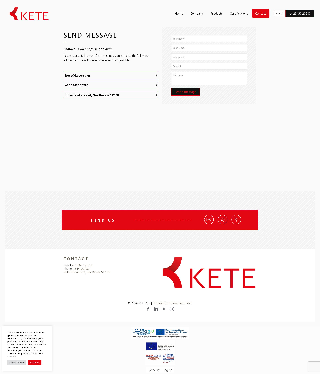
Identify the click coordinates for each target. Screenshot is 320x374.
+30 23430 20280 (76, 85)
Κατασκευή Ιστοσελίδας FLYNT (172, 303)
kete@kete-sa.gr (77, 75)
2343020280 (81, 269)
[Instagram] (172, 308)
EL (277, 13)
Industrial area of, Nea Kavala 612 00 (92, 95)
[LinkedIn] (156, 308)
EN (280, 13)
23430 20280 (302, 13)
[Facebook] (148, 308)
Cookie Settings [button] (17, 362)
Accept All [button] (35, 362)
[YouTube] (164, 308)
